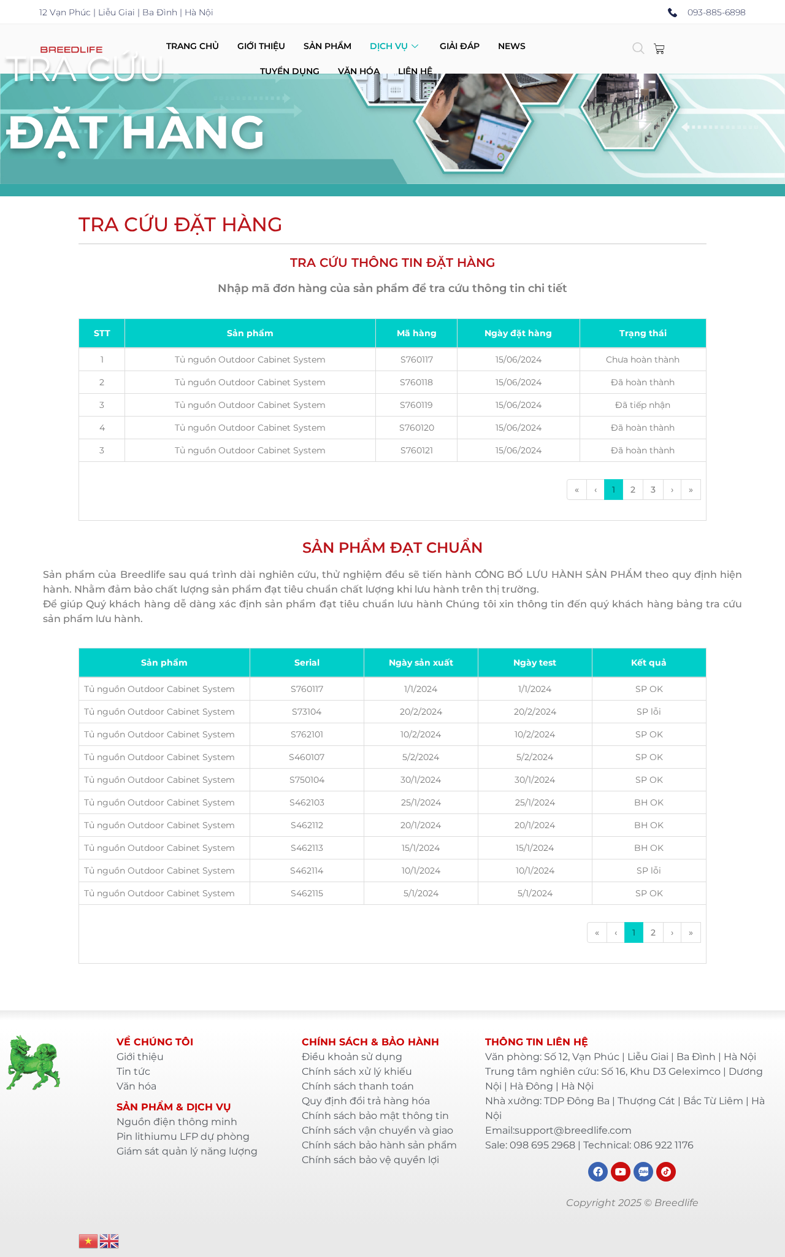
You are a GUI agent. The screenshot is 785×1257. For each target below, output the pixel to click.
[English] (109, 1240)
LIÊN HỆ (415, 71)
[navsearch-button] (638, 49)
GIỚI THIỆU (261, 46)
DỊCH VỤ (389, 46)
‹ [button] (595, 489)
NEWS (512, 46)
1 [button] (613, 489)
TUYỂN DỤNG (290, 71)
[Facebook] (598, 1172)
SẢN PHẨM (327, 46)
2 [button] (632, 489)
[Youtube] (620, 1172)
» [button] (691, 489)
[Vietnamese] (88, 1240)
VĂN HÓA (359, 71)
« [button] (577, 489)
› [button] (672, 489)
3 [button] (653, 489)
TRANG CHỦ (192, 46)
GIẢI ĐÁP (460, 46)
